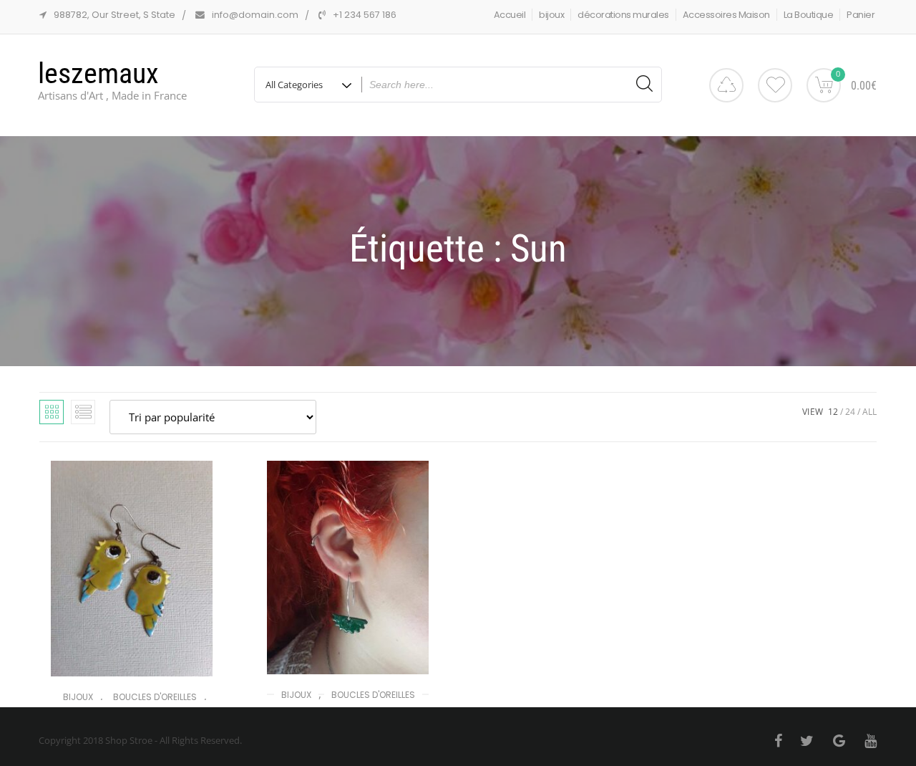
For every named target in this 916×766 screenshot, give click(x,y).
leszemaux (98, 73)
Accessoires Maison (726, 15)
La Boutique (809, 15)
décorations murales (623, 15)
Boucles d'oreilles (155, 697)
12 (833, 412)
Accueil (510, 15)
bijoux (551, 15)
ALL (869, 412)
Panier (860, 15)
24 (850, 412)
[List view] (83, 412)
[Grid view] (51, 412)
